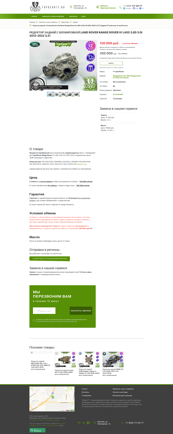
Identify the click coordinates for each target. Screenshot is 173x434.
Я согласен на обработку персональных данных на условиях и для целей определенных (61, 320)
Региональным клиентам (122, 396)
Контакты (73, 16)
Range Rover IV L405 (121, 76)
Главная (32, 22)
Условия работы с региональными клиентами (50, 258)
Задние (75, 22)
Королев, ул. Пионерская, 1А (103, 423)
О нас (83, 16)
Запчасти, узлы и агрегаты (53, 16)
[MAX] (88, 422)
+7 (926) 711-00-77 (134, 423)
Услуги (34, 16)
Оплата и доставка (120, 392)
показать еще (81, 164)
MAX (136, 8)
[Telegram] (83, 422)
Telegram (129, 8)
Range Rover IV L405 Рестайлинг (127, 77)
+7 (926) (132, 6)
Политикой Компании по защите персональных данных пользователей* (56, 321)
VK (143, 8)
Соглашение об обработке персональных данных (44, 420)
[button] (95, 65)
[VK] (79, 422)
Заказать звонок (81, 311)
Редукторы (65, 22)
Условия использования (51, 425)
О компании (86, 396)
